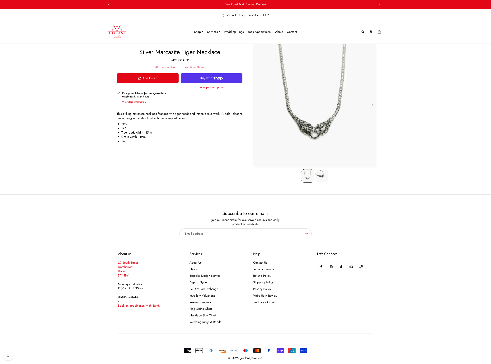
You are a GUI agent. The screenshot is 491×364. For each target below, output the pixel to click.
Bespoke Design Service (204, 276)
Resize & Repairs (200, 302)
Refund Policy (262, 276)
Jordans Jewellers (251, 358)
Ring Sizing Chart (200, 309)
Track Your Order (264, 302)
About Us (195, 263)
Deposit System (199, 282)
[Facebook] (321, 266)
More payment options (212, 87)
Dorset (122, 271)
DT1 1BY (123, 275)
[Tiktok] (341, 266)
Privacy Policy (262, 289)
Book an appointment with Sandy (139, 305)
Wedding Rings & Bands (205, 322)
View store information (134, 102)
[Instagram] (331, 266)
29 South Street (128, 262)
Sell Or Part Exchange (203, 289)
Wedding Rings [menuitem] (234, 32)
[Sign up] (306, 233)
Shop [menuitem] (198, 32)
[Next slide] (379, 4)
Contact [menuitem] (292, 32)
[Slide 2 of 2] (322, 176)
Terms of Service (263, 269)
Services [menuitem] (213, 32)
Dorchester (125, 267)
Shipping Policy (263, 282)
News (193, 269)
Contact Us (260, 263)
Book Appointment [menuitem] (259, 32)
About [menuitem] (279, 32)
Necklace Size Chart (202, 315)
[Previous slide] (109, 4)
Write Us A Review (265, 296)
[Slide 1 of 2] (307, 176)
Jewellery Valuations (202, 296)
